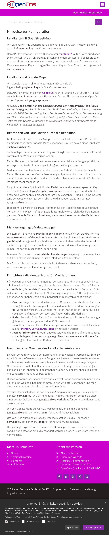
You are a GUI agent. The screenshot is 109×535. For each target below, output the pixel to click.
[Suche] (98, 22)
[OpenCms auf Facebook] (59, 476)
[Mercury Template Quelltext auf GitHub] (86, 476)
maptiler (64, 54)
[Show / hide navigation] (102, 4)
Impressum (9, 531)
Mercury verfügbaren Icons (37, 328)
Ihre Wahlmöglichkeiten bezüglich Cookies (54, 503)
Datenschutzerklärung (25, 531)
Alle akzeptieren (93, 527)
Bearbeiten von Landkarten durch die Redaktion (41, 133)
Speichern (72, 527)
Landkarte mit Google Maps (27, 77)
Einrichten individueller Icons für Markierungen (41, 275)
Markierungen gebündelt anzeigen (31, 227)
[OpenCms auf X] (66, 476)
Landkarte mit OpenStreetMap (29, 38)
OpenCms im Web (69, 447)
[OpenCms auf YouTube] (73, 476)
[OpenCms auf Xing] (80, 476)
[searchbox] (51, 22)
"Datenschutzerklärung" (26, 517)
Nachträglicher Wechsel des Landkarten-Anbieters (43, 348)
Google (46, 92)
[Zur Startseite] (21, 4)
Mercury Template (20, 447)
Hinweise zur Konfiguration (28, 31)
